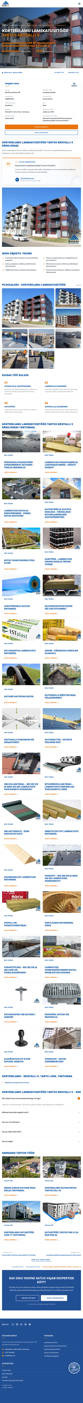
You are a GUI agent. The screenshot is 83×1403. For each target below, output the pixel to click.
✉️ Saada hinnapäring (54, 1298)
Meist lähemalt (7, 1374)
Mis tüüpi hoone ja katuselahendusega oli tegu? (21, 1098)
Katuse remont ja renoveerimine (55, 1346)
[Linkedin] (21, 1324)
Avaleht (5, 25)
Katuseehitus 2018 (18, 25)
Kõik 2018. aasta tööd (12, 72)
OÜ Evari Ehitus (18, 1267)
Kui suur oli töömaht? (11, 1122)
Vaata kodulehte (41, 132)
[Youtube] (30, 1324)
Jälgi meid (5, 1324)
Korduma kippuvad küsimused (12, 1380)
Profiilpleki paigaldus (51, 1356)
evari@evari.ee (10, 1356)
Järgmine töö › (73, 72)
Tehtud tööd (6, 1370)
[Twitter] (13, 1324)
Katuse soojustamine (51, 1353)
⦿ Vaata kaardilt (41, 127)
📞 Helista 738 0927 (27, 1298)
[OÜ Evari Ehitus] (5, 3)
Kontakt (5, 1377)
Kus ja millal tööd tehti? (11, 1132)
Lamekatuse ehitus (50, 1342)
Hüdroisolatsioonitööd (52, 1349)
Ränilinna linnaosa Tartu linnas (15, 1082)
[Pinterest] (25, 1324)
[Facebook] (17, 1324)
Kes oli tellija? (7, 1141)
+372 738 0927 (10, 1352)
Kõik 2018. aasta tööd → (41, 1260)
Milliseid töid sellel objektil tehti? (15, 1112)
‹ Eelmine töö (59, 72)
